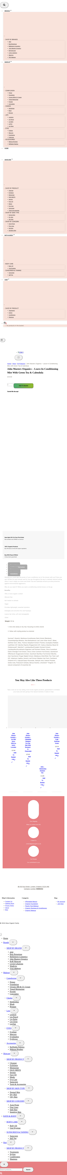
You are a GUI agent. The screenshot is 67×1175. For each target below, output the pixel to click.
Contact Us (8, 901)
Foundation (12, 95)
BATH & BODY (9, 1116)
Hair (5, 1142)
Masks (10, 204)
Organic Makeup (30, 910)
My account (61, 901)
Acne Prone (12, 223)
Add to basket (23, 385)
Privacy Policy (9, 905)
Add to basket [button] (13, 755)
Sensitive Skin (12, 230)
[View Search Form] (4, 5)
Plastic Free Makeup (31, 906)
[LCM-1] (20, 352)
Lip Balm (11, 121)
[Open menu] (2, 340)
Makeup (6, 973)
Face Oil (11, 201)
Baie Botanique (13, 44)
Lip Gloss (11, 126)
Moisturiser (11, 195)
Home (6, 148)
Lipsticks (11, 117)
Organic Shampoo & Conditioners (36, 908)
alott (10, 41)
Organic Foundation (31, 904)
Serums (11, 199)
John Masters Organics (15, 48)
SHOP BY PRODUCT (15, 1059)
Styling (10, 312)
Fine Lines (11, 226)
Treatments (12, 310)
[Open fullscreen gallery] (19, 357)
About (7, 908)
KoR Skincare (12, 50)
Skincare (6, 1053)
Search (28, 1169)
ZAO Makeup (12, 57)
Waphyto (11, 55)
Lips (8, 1011)
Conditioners (12, 315)
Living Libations (13, 53)
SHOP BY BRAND (14, 948)
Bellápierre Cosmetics (14, 46)
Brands (6, 942)
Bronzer (11, 113)
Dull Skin (11, 228)
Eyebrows (11, 137)
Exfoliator (11, 192)
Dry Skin (11, 217)
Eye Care (11, 206)
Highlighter (11, 108)
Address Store (9, 903)
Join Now (60, 904)
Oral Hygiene (12, 268)
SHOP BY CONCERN (15, 1101)
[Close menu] (0, 934)
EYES (9, 1028)
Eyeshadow (12, 135)
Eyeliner (11, 130)
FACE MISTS (12, 197)
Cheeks (9, 998)
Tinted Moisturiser (13, 99)
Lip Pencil (11, 119)
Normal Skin (12, 215)
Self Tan (11, 275)
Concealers (12, 104)
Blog (6, 910)
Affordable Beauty (31, 901)
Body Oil (11, 266)
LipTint (10, 124)
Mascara (11, 133)
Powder (11, 101)
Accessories (11, 1043)
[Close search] (4, 1164)
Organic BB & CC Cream (15, 97)
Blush (10, 110)
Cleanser (11, 190)
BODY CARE (12, 1122)
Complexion (11, 978)
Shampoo (11, 317)
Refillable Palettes (13, 144)
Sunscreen (11, 208)
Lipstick (13, 1015)
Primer (10, 93)
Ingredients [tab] (14, 574)
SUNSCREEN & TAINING (17, 1132)
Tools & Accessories (14, 210)
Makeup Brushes (13, 141)
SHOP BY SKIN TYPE (16, 1088)
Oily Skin (11, 219)
